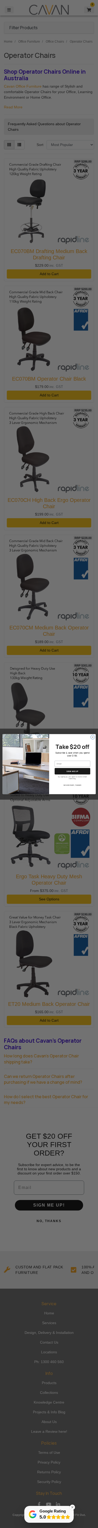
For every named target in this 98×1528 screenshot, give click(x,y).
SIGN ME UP (72, 771)
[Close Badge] (72, 1507)
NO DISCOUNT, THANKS (72, 785)
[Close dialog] (92, 737)
